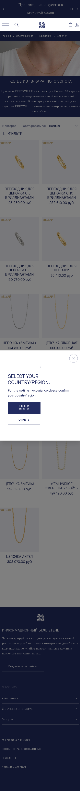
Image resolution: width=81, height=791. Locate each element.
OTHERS (23, 419)
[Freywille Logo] (42, 24)
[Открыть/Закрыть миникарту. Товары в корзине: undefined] (70, 25)
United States (24, 408)
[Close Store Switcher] (73, 358)
